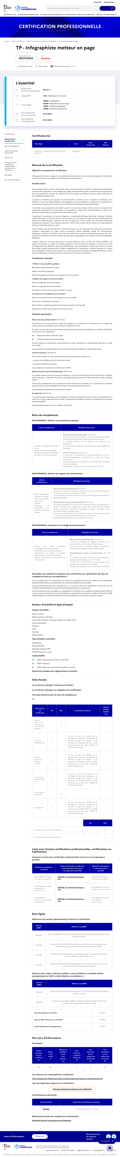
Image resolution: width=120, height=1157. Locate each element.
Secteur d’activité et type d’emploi (52, 604)
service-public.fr (98, 1150)
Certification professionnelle (28, 14)
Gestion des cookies (57, 1154)
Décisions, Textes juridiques (106, 14)
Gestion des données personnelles (41, 1154)
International (109, 2)
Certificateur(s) (41, 136)
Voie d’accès (39, 679)
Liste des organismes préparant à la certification (72, 1089)
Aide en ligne (43, 66)
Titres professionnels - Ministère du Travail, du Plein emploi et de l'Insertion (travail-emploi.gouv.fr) (67, 1078)
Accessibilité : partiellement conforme (82, 1154)
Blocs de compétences (45, 415)
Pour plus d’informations (46, 1038)
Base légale (38, 914)
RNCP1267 (46, 1109)
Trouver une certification (18, 41)
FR (72, 66)
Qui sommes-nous (10, 14)
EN (75, 66)
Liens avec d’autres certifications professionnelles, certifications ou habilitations (71, 850)
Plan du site (67, 1154)
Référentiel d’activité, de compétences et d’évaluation (51, 1120)
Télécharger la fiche (25, 66)
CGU (94, 1154)
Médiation (97, 2)
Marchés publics (26, 1154)
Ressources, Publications (86, 14)
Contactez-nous (112, 1154)
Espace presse (17, 1154)
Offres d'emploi (8, 1154)
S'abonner (40, 1136)
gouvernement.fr (51, 1150)
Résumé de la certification (47, 165)
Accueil (7, 41)
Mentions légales (101, 1154)
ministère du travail (67, 1150)
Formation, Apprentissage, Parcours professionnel (58, 14)
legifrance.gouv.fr (83, 1150)
